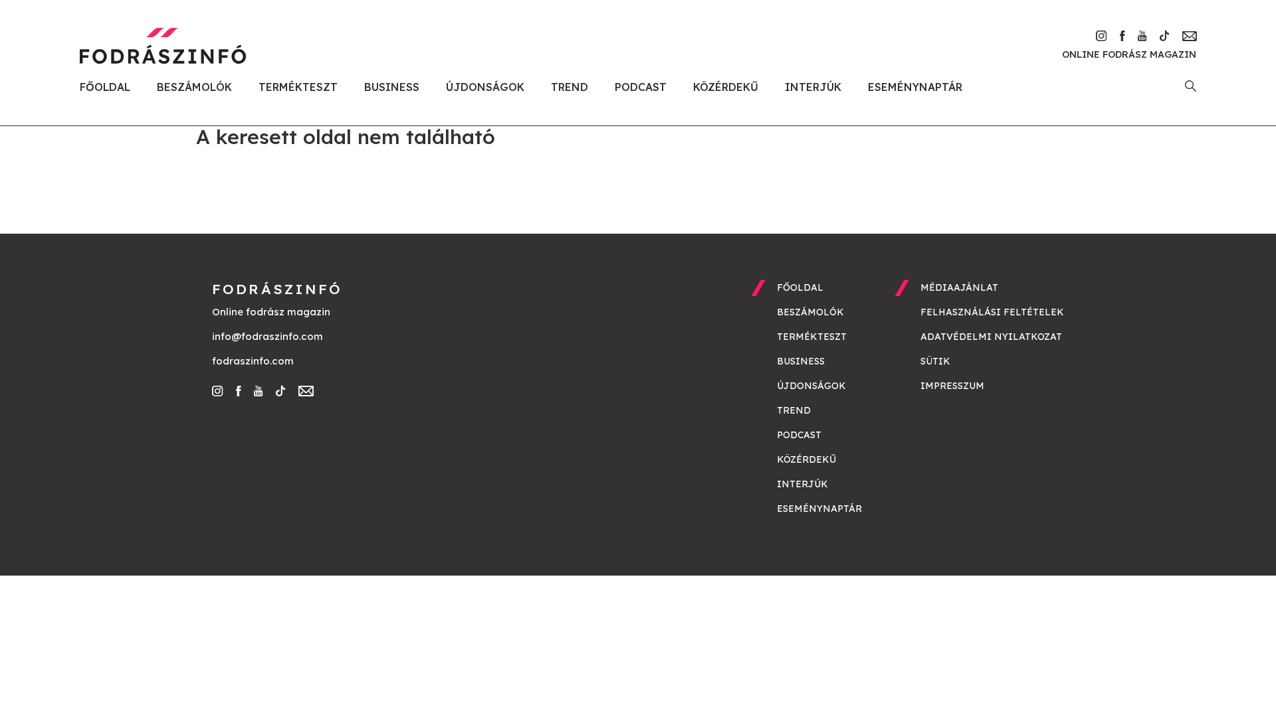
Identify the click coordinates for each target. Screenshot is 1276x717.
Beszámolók (194, 87)
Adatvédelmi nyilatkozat (991, 337)
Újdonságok (485, 87)
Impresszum (952, 386)
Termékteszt (298, 87)
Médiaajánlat (959, 287)
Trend (569, 87)
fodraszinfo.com (253, 361)
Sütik (935, 361)
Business (391, 87)
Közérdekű (725, 87)
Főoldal (105, 87)
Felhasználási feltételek (992, 312)
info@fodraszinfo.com (267, 336)
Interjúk (813, 87)
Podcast (641, 87)
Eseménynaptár (915, 87)
